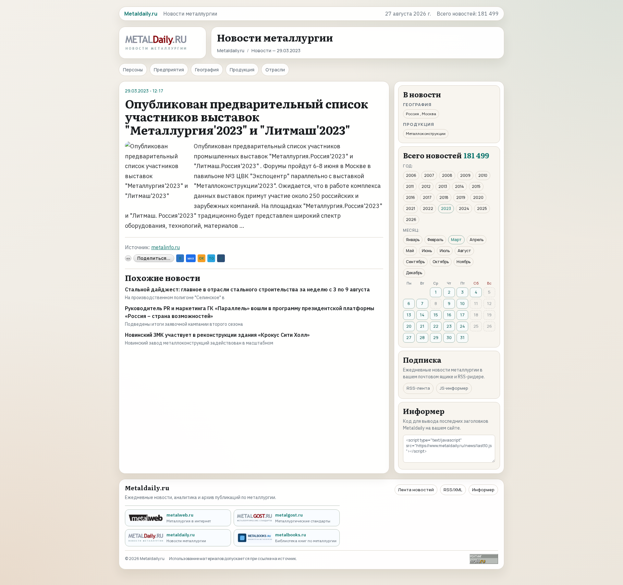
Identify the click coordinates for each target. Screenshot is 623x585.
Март (456, 239)
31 (462, 337)
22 (435, 326)
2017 (427, 197)
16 (449, 315)
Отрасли (275, 70)
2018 (443, 197)
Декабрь (414, 272)
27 (408, 337)
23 (449, 326)
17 (462, 315)
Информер (483, 490)
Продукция (242, 70)
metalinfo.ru (165, 247)
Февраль (435, 239)
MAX (191, 258)
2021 (410, 208)
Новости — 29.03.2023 (275, 50)
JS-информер (454, 388)
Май (410, 250)
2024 (464, 208)
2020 (478, 197)
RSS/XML (453, 490)
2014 (459, 186)
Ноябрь (463, 261)
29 (435, 337)
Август (464, 250)
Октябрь (441, 261)
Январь (413, 239)
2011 (410, 186)
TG (211, 258)
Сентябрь (415, 261)
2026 (411, 219)
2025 (482, 208)
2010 (482, 175)
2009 (465, 175)
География (207, 70)
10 (462, 303)
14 (422, 315)
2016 (410, 197)
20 (408, 326)
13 (409, 315)
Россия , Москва (421, 113)
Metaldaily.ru (230, 50)
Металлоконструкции (426, 133)
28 (422, 337)
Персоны (133, 70)
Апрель (476, 239)
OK (201, 258)
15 (436, 315)
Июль (445, 250)
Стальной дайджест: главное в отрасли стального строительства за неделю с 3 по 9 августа (247, 289)
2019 (460, 197)
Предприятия (169, 70)
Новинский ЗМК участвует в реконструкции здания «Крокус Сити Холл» (217, 335)
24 (462, 326)
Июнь (427, 250)
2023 (446, 208)
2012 (426, 186)
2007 (429, 175)
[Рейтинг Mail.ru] (484, 559)
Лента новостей (416, 490)
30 (449, 337)
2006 (411, 175)
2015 (476, 186)
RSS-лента (418, 388)
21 (422, 326)
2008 (447, 175)
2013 (442, 186)
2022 (428, 208)
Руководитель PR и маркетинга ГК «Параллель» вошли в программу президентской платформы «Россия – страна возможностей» (249, 312)
